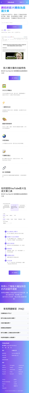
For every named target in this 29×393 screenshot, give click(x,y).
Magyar (20, 369)
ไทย (3, 386)
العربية (15, 381)
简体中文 (4, 367)
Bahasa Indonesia (6, 381)
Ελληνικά (21, 371)
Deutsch (4, 369)
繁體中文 (16, 386)
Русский (12, 374)
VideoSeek (11, 2)
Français (4, 371)
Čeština (20, 374)
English (3, 365)
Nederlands (12, 369)
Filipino (3, 384)
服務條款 (4, 353)
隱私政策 (4, 355)
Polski (11, 371)
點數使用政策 (5, 359)
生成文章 (14, 27)
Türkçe (3, 379)
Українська (21, 365)
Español (4, 374)
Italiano (11, 367)
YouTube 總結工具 (16, 353)
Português (12, 365)
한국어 (15, 379)
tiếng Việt (4, 388)
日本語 (15, 384)
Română (20, 367)
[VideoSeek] (2, 347)
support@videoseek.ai (12, 345)
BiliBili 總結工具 (15, 355)
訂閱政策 (4, 357)
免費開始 (15, 78)
